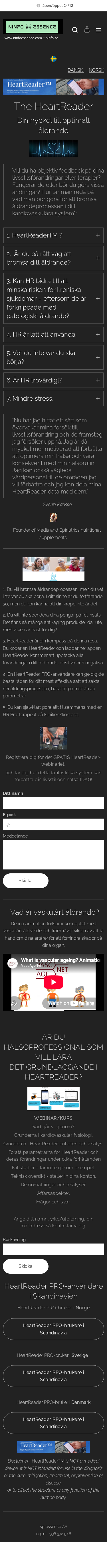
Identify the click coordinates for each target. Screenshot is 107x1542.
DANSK (76, 70)
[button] (75, 30)
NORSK (96, 70)
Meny (98, 30)
